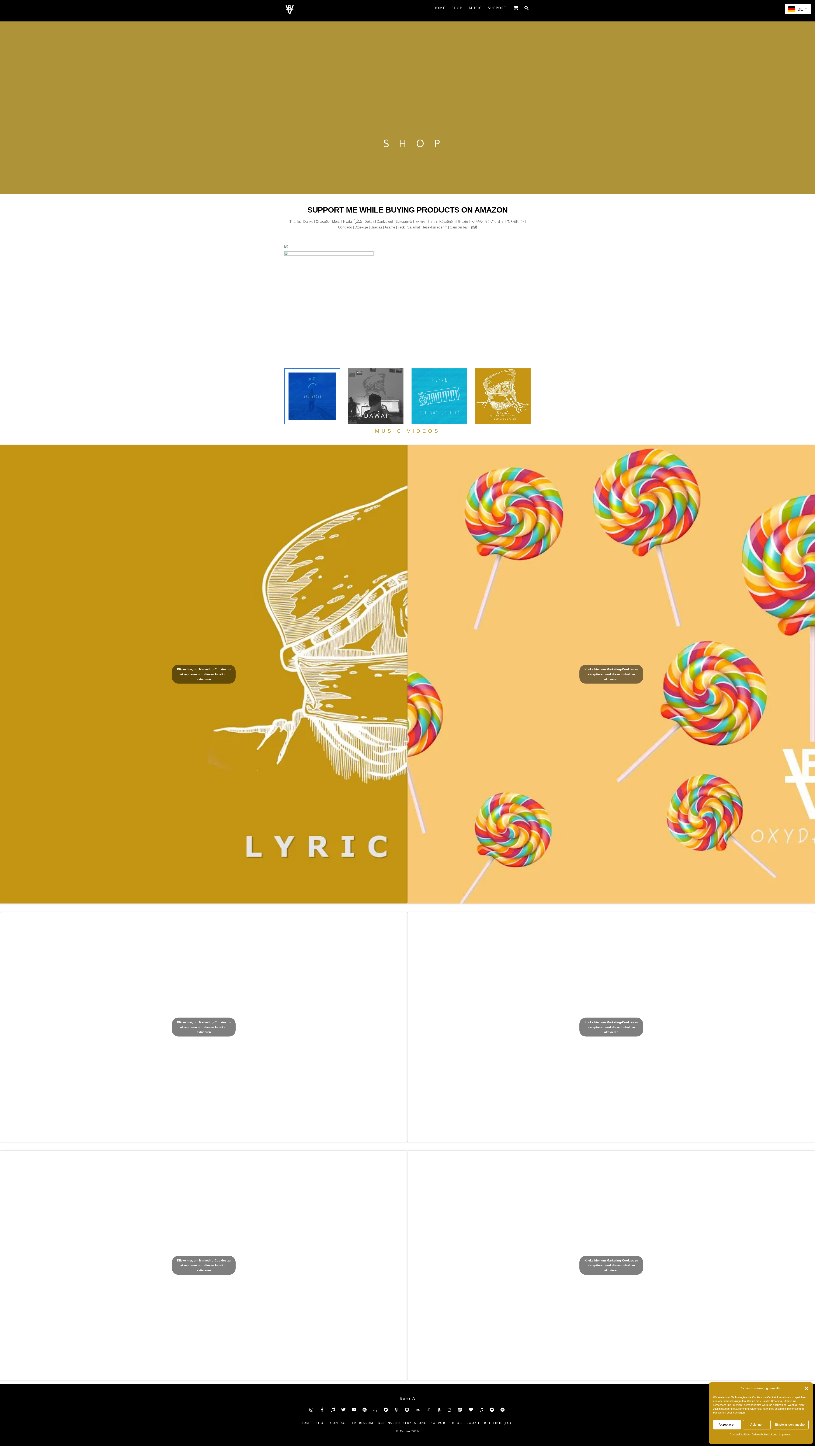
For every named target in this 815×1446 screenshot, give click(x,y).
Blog (457, 1423)
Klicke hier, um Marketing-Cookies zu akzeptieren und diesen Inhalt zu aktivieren (204, 674)
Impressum (785, 1434)
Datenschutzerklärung (764, 1434)
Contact (339, 1423)
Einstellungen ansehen (790, 1424)
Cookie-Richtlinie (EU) (489, 1423)
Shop (457, 8)
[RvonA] (289, 13)
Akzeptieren (727, 1424)
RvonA (405, 1431)
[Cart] (515, 8)
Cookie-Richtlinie (740, 1434)
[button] (806, 1388)
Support (497, 8)
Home (439, 8)
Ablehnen (756, 1424)
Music (475, 8)
